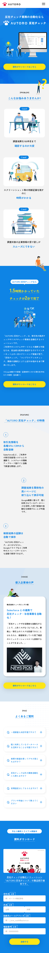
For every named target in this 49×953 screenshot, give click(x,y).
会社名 (6, 893)
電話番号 (7, 926)
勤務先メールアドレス (13, 915)
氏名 (5, 904)
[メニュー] (43, 4)
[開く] (41, 732)
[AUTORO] (24, 23)
